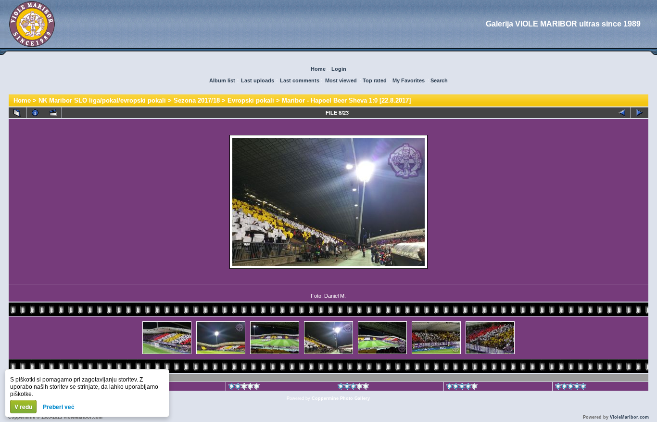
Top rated (375, 80)
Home (318, 69)
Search (439, 80)
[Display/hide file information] (35, 112)
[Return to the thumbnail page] (17, 112)
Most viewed (341, 80)
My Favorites (408, 80)
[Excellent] (462, 388)
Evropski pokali (250, 100)
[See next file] (639, 112)
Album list (222, 80)
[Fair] (244, 388)
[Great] (570, 388)
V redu (23, 406)
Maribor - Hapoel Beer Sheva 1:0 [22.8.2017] (346, 100)
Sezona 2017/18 (197, 100)
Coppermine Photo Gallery (341, 398)
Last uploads (257, 80)
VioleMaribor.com (629, 417)
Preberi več (59, 406)
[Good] (353, 388)
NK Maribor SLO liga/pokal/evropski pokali (102, 100)
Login (338, 69)
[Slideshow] (53, 112)
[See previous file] (622, 112)
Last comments (299, 80)
